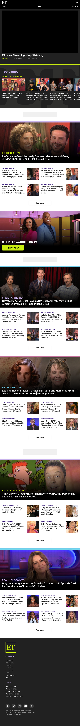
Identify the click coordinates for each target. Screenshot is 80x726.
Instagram (10, 663)
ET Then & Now (11, 153)
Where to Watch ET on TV (19, 242)
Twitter (8, 665)
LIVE (4, 7)
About (8, 673)
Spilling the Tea (12, 298)
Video (39, 7)
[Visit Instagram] (20, 706)
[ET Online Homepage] (5, 2)
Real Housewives (13, 580)
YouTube (9, 668)
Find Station (13, 248)
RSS (7, 678)
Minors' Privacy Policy (14, 696)
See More (40, 203)
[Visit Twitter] (14, 706)
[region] (40, 32)
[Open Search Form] (77, 3)
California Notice (12, 694)
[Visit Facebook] (8, 706)
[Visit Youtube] (26, 706)
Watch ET (75, 7)
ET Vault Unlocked (14, 490)
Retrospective (12, 387)
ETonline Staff (11, 675)
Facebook (9, 660)
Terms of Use (11, 686)
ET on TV (9, 670)
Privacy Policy (11, 689)
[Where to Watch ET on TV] (40, 232)
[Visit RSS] (31, 706)
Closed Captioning (13, 691)
